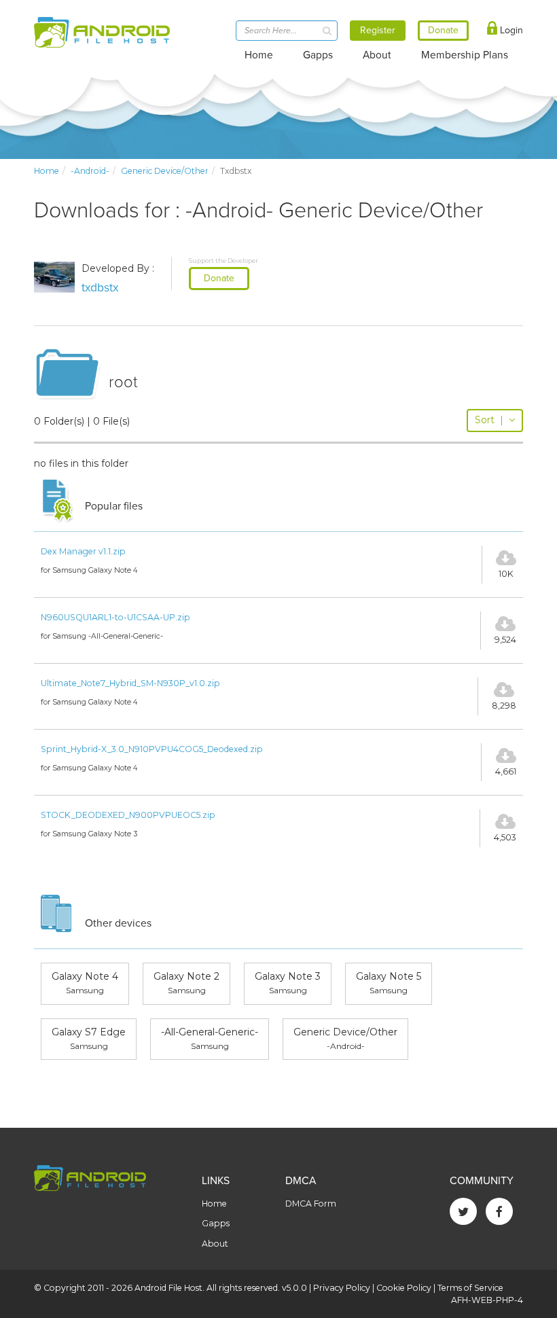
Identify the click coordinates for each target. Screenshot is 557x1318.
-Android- (90, 171)
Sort (489, 420)
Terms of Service (470, 1288)
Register (377, 30)
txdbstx (100, 288)
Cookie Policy (403, 1288)
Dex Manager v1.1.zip (83, 551)
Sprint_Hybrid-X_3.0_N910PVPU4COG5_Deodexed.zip (152, 749)
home (46, 171)
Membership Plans (464, 55)
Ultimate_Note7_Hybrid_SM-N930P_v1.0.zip (130, 683)
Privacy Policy (341, 1288)
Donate (219, 278)
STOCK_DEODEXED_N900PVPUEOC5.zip (128, 815)
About (377, 55)
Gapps (318, 55)
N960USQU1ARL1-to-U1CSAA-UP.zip (115, 617)
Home (259, 55)
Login (510, 30)
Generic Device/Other (165, 171)
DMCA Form (310, 1203)
